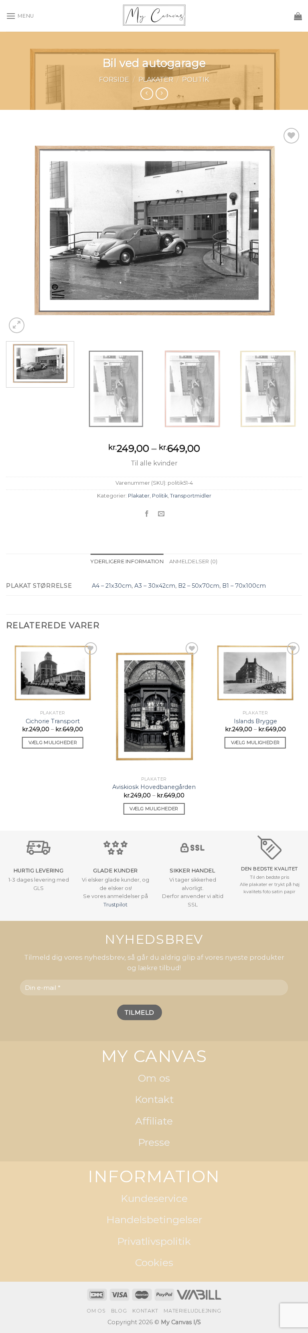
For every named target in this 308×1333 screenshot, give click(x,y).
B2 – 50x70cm (198, 585)
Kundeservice (154, 1198)
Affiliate (154, 1121)
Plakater (155, 79)
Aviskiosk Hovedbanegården (154, 787)
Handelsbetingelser (154, 1220)
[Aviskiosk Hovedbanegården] (154, 706)
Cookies (154, 1263)
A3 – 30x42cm (154, 585)
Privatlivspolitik (154, 1241)
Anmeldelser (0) (193, 561)
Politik (195, 79)
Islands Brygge (255, 721)
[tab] (127, 562)
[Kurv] (298, 16)
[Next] (286, 230)
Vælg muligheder (52, 742)
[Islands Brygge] (255, 673)
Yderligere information (127, 561)
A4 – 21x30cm (112, 585)
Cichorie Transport (53, 721)
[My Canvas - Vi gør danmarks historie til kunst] (154, 16)
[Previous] (22, 230)
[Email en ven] (161, 513)
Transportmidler (190, 496)
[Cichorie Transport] (52, 673)
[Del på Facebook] (146, 513)
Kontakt (154, 1100)
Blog (119, 1311)
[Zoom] (16, 325)
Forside (114, 79)
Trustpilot (115, 905)
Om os (154, 1078)
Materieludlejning (192, 1311)
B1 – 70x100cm (244, 585)
